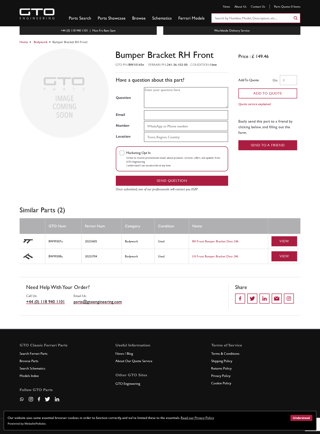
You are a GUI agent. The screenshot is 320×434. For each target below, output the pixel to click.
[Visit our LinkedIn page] (57, 399)
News (226, 6)
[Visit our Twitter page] (47, 399)
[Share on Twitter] (252, 299)
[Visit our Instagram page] (31, 399)
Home (24, 42)
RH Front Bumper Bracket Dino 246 (215, 241)
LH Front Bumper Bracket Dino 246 (215, 256)
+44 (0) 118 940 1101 (45, 301)
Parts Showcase (112, 18)
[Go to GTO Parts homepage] (37, 14)
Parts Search (80, 18)
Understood (301, 418)
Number (123, 125)
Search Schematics (32, 368)
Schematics (162, 18)
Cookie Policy (221, 383)
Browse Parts (29, 361)
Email (120, 115)
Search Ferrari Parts (33, 353)
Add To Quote (267, 93)
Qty (275, 80)
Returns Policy (221, 368)
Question (123, 98)
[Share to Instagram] (289, 299)
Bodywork (40, 42)
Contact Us (258, 6)
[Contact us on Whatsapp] (21, 401)
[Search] (295, 18)
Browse (139, 18)
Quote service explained (254, 104)
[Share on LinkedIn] (264, 299)
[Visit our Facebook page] (39, 399)
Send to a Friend (268, 145)
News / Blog (124, 353)
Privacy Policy (221, 376)
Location (123, 136)
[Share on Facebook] (240, 299)
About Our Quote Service (133, 361)
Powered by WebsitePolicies (27, 423)
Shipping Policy (221, 361)
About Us (240, 6)
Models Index (29, 376)
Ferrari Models (191, 18)
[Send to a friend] (277, 299)
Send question (172, 181)
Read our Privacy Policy (197, 418)
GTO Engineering (127, 384)
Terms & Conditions (225, 353)
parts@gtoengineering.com (98, 301)
